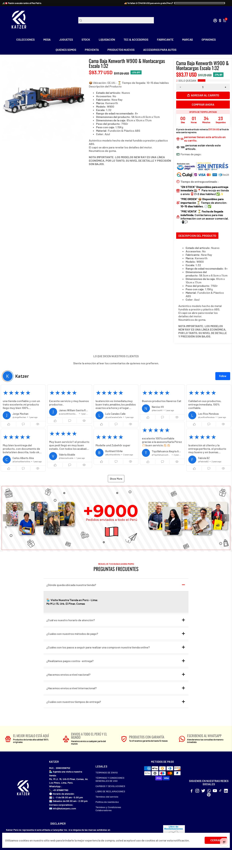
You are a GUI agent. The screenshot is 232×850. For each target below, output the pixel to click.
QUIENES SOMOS (66, 49)
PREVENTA (92, 49)
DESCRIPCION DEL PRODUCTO (197, 235)
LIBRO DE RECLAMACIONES (110, 791)
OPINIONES (209, 39)
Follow (222, 376)
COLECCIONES (25, 39)
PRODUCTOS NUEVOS (120, 49)
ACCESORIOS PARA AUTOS (159, 49)
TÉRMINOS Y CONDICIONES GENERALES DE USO (110, 779)
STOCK (86, 39)
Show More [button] (116, 478)
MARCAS (187, 39)
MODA (47, 39)
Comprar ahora (203, 104)
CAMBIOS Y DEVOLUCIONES (110, 786)
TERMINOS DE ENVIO (107, 772)
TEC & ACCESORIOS (136, 39)
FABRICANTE (165, 39)
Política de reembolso (107, 801)
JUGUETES (66, 39)
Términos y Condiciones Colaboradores (108, 809)
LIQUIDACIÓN (107, 39)
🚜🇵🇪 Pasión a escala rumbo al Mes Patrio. (22, 3)
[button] (23, 406)
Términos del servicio (107, 796)
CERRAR (215, 840)
